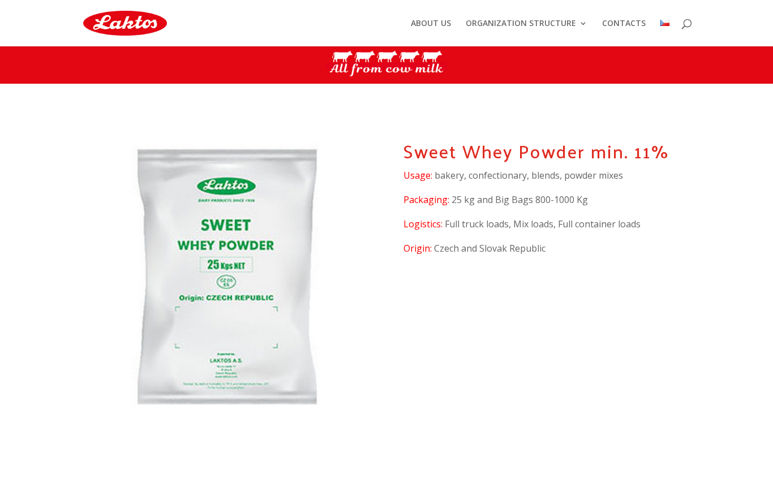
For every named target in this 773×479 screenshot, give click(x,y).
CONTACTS (624, 23)
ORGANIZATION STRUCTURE (521, 23)
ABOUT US (431, 23)
